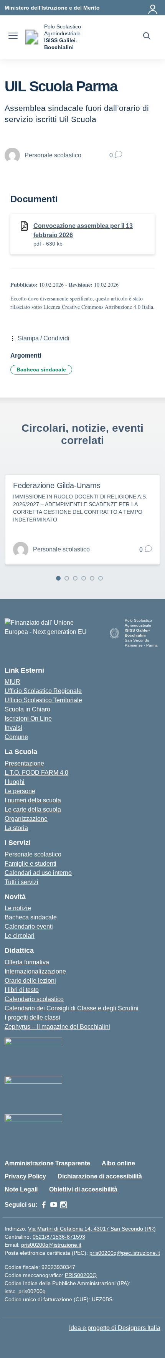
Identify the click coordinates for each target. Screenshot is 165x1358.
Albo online (118, 1163)
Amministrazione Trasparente (47, 1163)
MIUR (12, 681)
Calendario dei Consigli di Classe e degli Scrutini (72, 1008)
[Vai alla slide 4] (83, 578)
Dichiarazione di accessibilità (100, 1176)
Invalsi (13, 727)
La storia (16, 828)
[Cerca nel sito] (147, 37)
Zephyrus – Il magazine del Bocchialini (57, 1026)
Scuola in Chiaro (27, 709)
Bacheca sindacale (41, 369)
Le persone (20, 791)
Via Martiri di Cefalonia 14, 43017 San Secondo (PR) (92, 1229)
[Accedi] (153, 7)
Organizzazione (26, 818)
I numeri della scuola (33, 800)
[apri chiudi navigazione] (13, 36)
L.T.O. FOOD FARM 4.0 (36, 772)
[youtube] (53, 1204)
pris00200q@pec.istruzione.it (124, 1253)
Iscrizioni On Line (28, 718)
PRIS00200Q (81, 1275)
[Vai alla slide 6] (100, 578)
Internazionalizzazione (35, 971)
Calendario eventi (29, 926)
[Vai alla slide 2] (66, 578)
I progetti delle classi (32, 1017)
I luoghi (15, 782)
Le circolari (20, 935)
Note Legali (21, 1189)
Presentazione (24, 763)
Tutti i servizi (21, 882)
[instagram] (63, 1204)
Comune (16, 737)
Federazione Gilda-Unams (56, 485)
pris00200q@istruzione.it (51, 1245)
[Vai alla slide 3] (75, 578)
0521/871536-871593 (59, 1237)
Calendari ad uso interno (38, 873)
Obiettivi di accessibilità (83, 1189)
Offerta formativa (27, 962)
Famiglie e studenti (30, 863)
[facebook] (43, 1204)
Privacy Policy (25, 1176)
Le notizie (18, 908)
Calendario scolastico (34, 999)
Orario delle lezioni (30, 980)
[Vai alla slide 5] (92, 578)
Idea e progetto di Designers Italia (114, 1328)
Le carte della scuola (33, 809)
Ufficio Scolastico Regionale (43, 691)
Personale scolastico (33, 854)
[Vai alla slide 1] (58, 578)
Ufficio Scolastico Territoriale (43, 700)
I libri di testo (22, 990)
